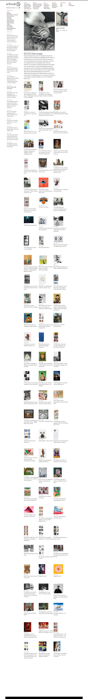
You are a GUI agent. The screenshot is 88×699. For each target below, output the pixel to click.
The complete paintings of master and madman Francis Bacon (60, 481)
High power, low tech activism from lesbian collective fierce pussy (31, 287)
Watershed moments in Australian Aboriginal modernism (44, 345)
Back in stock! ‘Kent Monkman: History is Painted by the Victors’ (46, 481)
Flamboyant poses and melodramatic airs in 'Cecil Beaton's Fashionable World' (30, 635)
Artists (34, 6)
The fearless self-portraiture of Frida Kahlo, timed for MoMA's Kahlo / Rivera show (31, 422)
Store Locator (46, 6)
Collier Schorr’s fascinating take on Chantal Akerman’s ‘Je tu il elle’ (46, 130)
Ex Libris (8, 24)
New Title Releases (10, 16)
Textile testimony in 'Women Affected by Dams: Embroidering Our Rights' (30, 459)
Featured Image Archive (11, 28)
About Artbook (54, 4)
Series (37, 8)
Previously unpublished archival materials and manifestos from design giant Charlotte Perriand (46, 114)
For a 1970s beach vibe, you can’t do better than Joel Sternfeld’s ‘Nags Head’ (45, 152)
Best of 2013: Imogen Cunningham (33, 54)
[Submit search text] (19, 7)
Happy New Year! (43, 576)
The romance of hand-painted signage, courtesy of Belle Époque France (45, 519)
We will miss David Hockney (30, 225)
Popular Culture (26, 8)
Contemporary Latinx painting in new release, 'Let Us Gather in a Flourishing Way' (31, 479)
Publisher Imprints (47, 5)
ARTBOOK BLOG (10, 10)
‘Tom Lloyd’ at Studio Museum (46, 421)
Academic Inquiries (47, 8)
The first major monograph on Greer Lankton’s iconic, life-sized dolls (60, 655)
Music (27, 6)
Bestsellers (40, 4)
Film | (25, 6)
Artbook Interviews (10, 23)
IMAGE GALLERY (27, 10)
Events (61, 5)
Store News (9, 13)
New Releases (35, 4)
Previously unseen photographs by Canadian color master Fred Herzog (61, 555)
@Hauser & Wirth (55, 6)
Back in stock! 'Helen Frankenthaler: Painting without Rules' (61, 402)
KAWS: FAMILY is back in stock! (46, 440)
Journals (34, 8)
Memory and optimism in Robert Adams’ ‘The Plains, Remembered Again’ (46, 268)
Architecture (26, 5)
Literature (25, 7)
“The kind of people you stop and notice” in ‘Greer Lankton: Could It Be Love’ (31, 191)
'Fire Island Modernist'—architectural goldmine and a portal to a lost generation (60, 209)
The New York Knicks (43, 207)
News (61, 4)
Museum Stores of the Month (12, 14)
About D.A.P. (46, 4)
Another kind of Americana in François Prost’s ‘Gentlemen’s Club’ (31, 172)
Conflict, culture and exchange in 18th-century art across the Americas (61, 152)
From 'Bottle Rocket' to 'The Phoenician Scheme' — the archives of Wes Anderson (60, 635)
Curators (34, 7)
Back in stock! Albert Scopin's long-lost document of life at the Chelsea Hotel (60, 91)
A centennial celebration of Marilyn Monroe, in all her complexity (60, 230)
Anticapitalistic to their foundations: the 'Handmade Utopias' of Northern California (46, 94)
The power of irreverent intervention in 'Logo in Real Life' (12, 122)
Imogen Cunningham (36, 77)
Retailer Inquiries (46, 7)
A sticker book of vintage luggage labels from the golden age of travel (61, 423)
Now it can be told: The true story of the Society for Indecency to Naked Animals (45, 307)
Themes (37, 7)
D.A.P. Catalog (39, 5)
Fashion (30, 6)
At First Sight (9, 25)
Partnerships (54, 7)
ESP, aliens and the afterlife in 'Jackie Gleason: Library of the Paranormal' (46, 365)
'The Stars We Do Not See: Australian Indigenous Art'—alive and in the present (60, 345)
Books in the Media (10, 20)
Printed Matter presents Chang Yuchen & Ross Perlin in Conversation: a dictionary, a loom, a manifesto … (12, 104)
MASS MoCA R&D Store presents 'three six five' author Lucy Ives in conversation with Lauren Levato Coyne (12, 39)
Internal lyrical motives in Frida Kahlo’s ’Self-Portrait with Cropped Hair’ (46, 326)
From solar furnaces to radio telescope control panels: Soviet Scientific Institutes (60, 287)
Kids (30, 8)
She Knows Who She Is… (44, 247)
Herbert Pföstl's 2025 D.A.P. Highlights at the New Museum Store (61, 597)
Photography (28, 4)
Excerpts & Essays (10, 21)
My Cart (70, 4)
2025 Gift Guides (10, 27)
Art (24, 4)
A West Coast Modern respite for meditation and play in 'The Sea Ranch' (61, 365)
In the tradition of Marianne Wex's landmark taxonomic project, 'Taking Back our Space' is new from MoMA (13, 80)
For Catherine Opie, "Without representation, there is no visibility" (45, 384)
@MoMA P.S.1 (54, 5)
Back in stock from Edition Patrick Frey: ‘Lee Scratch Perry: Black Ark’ (30, 210)
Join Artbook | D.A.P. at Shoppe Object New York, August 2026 (13, 129)
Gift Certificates (71, 5)
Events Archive (9, 29)
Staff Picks (35, 5)
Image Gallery (9, 18)
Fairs (61, 6)
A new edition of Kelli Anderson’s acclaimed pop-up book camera (45, 191)
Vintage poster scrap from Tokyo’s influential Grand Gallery (12, 145)
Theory (29, 7)
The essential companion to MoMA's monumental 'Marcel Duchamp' (30, 365)
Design (30, 5)
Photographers (38, 6)
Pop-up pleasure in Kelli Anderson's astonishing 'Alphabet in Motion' (44, 655)
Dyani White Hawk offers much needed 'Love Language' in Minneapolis (31, 539)
